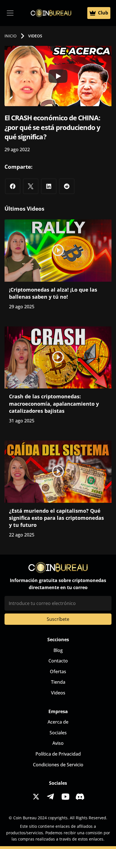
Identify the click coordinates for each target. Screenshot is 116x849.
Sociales (58, 733)
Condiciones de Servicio (58, 765)
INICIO (11, 36)
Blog (58, 650)
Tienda (58, 682)
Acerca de (58, 722)
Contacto (58, 661)
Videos (58, 693)
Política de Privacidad (58, 754)
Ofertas (58, 671)
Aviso (58, 743)
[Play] (58, 76)
